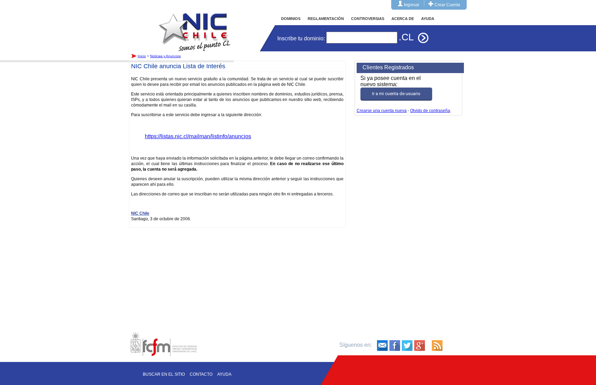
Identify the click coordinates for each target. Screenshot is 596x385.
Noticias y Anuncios (165, 56)
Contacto (201, 374)
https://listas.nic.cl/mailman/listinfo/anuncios (198, 136)
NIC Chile (140, 213)
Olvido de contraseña (430, 110)
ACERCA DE (402, 19)
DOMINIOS (290, 19)
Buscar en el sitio (164, 374)
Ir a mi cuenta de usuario (396, 93)
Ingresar (411, 4)
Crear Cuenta (447, 4)
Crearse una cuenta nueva (382, 110)
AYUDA (427, 19)
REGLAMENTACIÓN (326, 19)
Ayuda (224, 374)
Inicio (194, 25)
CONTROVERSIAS (367, 19)
